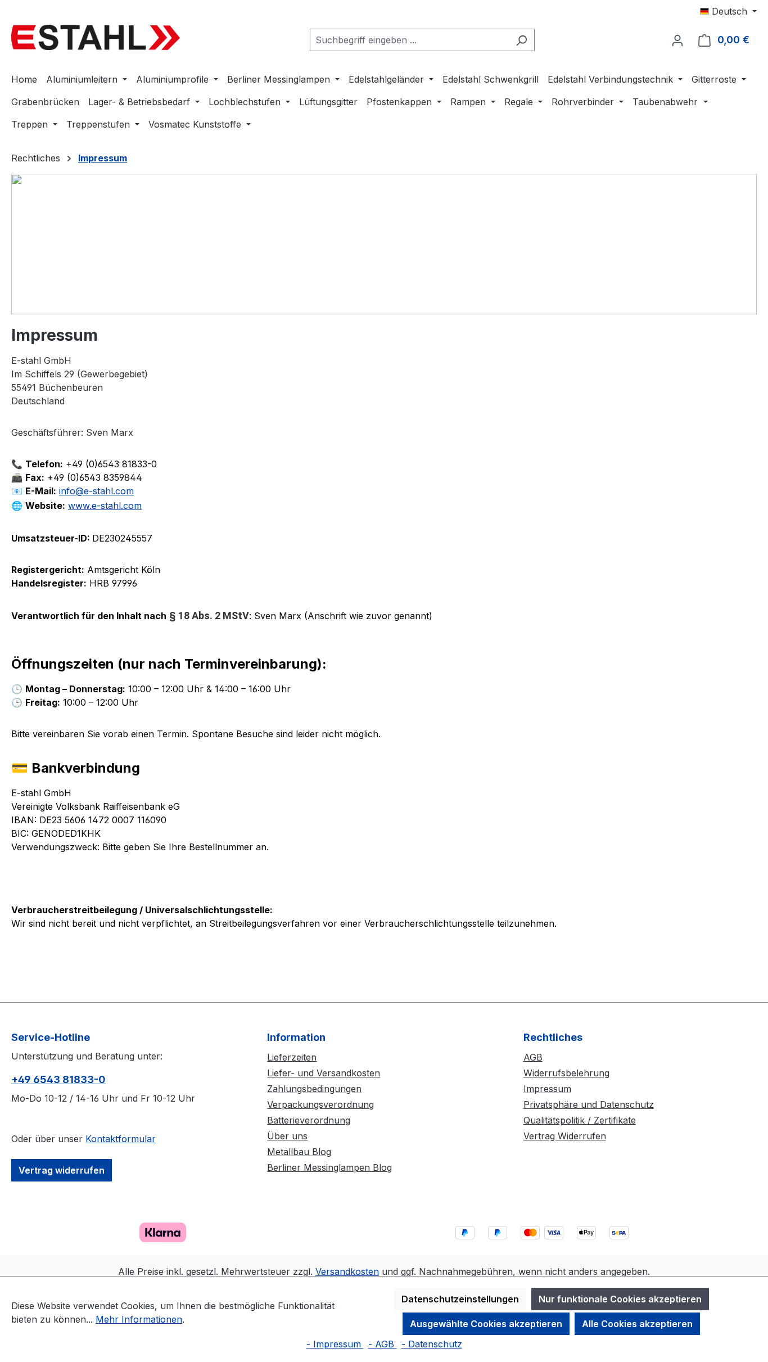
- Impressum (335, 1344)
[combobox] (409, 40)
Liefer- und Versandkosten (323, 1073)
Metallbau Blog (299, 1151)
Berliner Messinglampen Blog (329, 1167)
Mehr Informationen (139, 1319)
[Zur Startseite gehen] (95, 37)
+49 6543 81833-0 (58, 1079)
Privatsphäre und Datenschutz (588, 1104)
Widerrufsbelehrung (566, 1073)
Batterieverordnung (308, 1120)
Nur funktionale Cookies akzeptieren (620, 1299)
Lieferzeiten (292, 1057)
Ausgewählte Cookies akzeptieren (486, 1323)
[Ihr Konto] (677, 40)
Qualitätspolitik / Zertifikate (579, 1120)
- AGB (382, 1344)
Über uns (287, 1136)
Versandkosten (347, 1271)
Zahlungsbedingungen (314, 1088)
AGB (533, 1057)
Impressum (547, 1088)
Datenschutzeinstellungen (460, 1299)
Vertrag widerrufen (62, 1170)
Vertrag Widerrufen (564, 1136)
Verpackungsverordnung (320, 1104)
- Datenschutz (431, 1344)
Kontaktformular (120, 1138)
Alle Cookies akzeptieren (637, 1323)
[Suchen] (521, 40)
